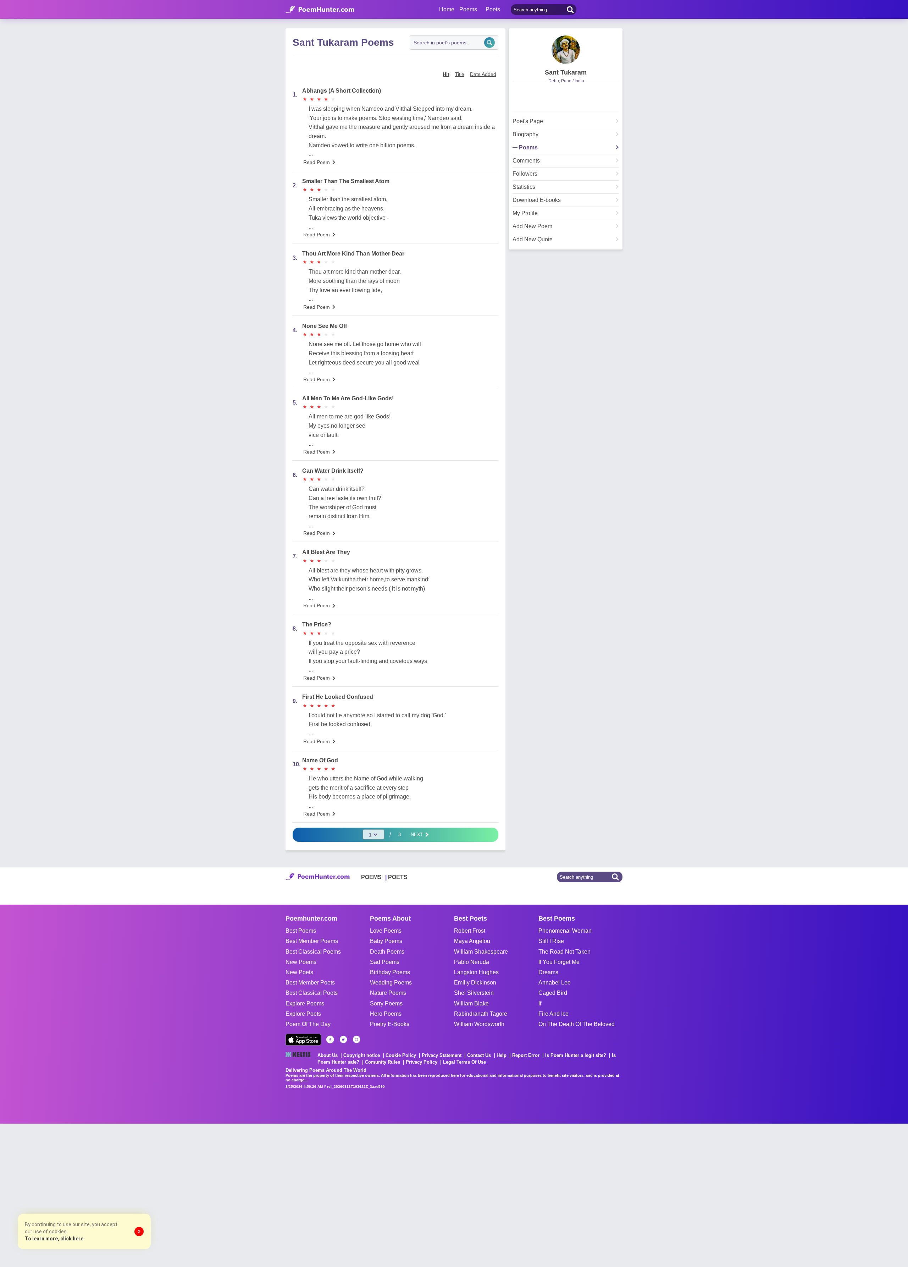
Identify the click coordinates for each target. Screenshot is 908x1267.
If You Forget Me (559, 962)
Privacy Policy (421, 1062)
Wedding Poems (391, 983)
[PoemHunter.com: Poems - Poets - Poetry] (320, 9)
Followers (525, 174)
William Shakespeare (481, 952)
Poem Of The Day (308, 1024)
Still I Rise (551, 941)
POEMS (371, 877)
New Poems (301, 962)
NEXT (418, 834)
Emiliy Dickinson (475, 983)
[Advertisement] (106, 1195)
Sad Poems (384, 962)
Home (446, 9)
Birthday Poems (390, 972)
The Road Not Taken (564, 952)
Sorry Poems (386, 1003)
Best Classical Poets (312, 993)
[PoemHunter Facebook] (330, 1039)
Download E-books (537, 200)
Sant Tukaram (566, 72)
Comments (526, 161)
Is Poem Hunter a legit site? (575, 1055)
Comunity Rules (382, 1062)
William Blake (471, 1003)
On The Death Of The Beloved (576, 1024)
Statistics (524, 187)
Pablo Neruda (471, 962)
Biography (525, 134)
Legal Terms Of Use (464, 1062)
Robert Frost (469, 931)
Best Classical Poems (313, 952)
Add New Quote (533, 239)
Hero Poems (386, 1014)
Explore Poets (303, 1014)
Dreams (548, 972)
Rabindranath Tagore (480, 1014)
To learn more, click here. (55, 1238)
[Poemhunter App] (303, 1040)
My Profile (525, 213)
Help (501, 1055)
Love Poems (386, 931)
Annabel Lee (554, 983)
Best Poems (301, 931)
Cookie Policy (401, 1055)
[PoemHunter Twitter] (343, 1039)
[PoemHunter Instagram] (356, 1039)
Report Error (525, 1055)
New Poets (299, 972)
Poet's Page (528, 121)
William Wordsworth (479, 1024)
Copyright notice (361, 1055)
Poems (528, 147)
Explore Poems (305, 1003)
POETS (398, 877)
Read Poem (316, 162)
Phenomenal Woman (565, 931)
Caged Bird (552, 993)
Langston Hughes (476, 972)
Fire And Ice (553, 1014)
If (539, 1003)
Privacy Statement (441, 1055)
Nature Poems (388, 993)
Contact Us (479, 1055)
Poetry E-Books (389, 1024)
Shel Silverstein (474, 993)
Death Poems (387, 952)
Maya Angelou (472, 941)
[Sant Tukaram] (566, 49)
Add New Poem (532, 226)
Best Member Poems (312, 941)
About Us (327, 1055)
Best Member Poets (310, 983)
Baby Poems (386, 941)
